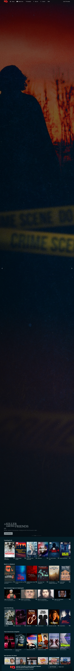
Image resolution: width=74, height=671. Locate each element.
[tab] (33, 535)
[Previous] (2, 268)
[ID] (6, 2)
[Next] (71, 268)
